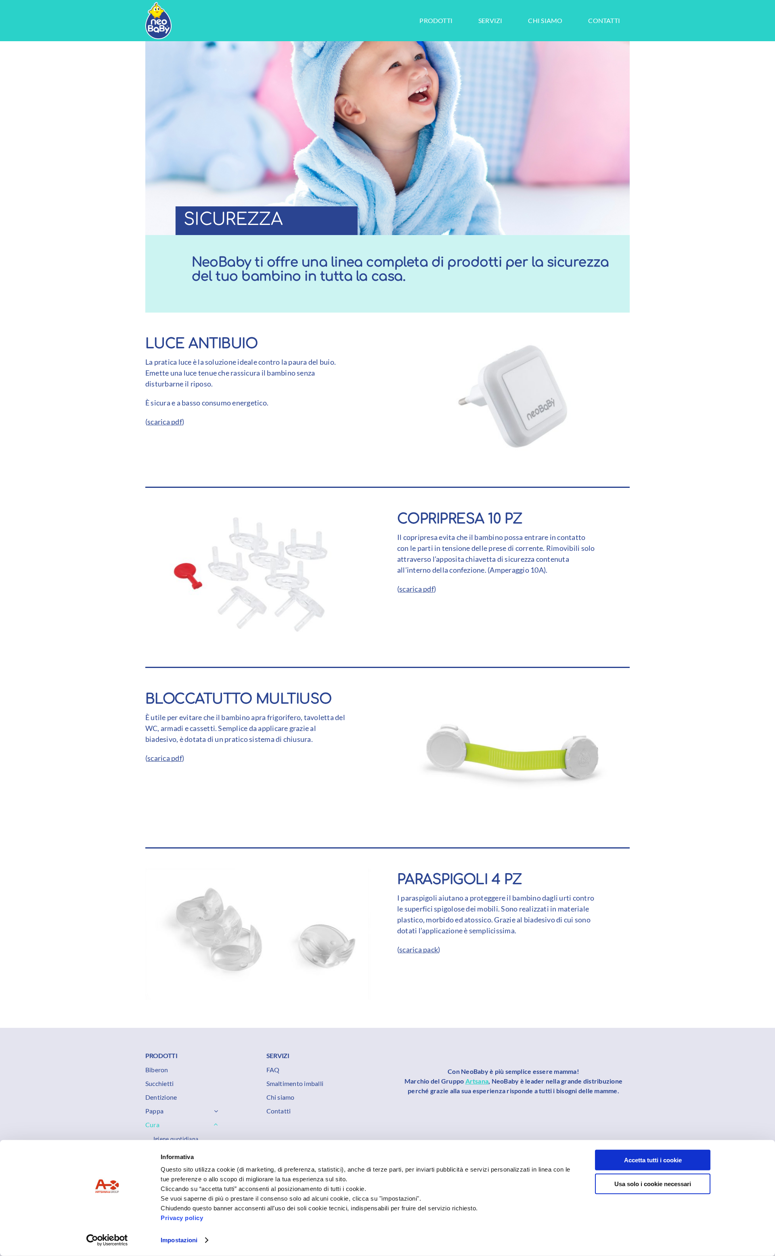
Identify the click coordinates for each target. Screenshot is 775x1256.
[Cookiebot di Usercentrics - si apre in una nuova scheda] (107, 1240)
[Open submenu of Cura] (214, 1125)
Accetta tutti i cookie (653, 1160)
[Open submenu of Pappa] (214, 1111)
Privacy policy (182, 1217)
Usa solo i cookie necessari (652, 1183)
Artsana (477, 1081)
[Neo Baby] (158, 5)
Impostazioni (179, 1240)
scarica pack (418, 949)
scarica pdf (164, 421)
